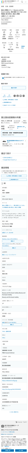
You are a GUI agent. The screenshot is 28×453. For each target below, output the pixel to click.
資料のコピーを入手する (7, 434)
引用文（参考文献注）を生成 (11, 99)
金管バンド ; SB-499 (7, 232)
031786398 (12, 322)
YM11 (3, 338)
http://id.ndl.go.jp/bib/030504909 (11, 389)
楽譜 (3, 322)
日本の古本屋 (7, 157)
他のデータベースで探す (10, 105)
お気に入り (4, 96)
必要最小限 (7, 450)
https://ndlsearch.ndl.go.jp (9, 380)
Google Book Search (9, 160)
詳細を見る (23, 47)
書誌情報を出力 (7, 102)
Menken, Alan (6, 239)
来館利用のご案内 (20, 127)
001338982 (5, 246)
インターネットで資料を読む (8, 432)
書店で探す (14, 88)
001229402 (14, 239)
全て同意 (21, 450)
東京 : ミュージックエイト (9, 255)
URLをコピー (9, 96)
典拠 (12, 241)
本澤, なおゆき (6, 244)
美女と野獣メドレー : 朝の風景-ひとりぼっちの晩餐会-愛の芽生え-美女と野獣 (13, 206)
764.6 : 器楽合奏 (6, 331)
